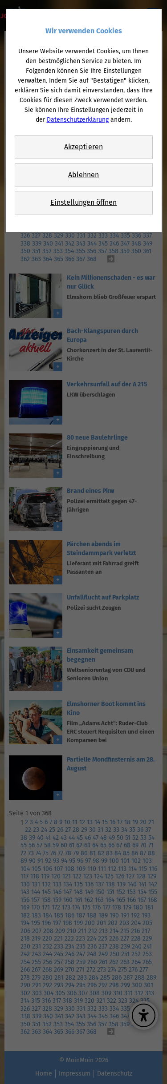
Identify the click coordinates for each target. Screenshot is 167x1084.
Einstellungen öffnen (83, 202)
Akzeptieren (83, 147)
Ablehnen (83, 175)
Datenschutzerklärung (78, 119)
